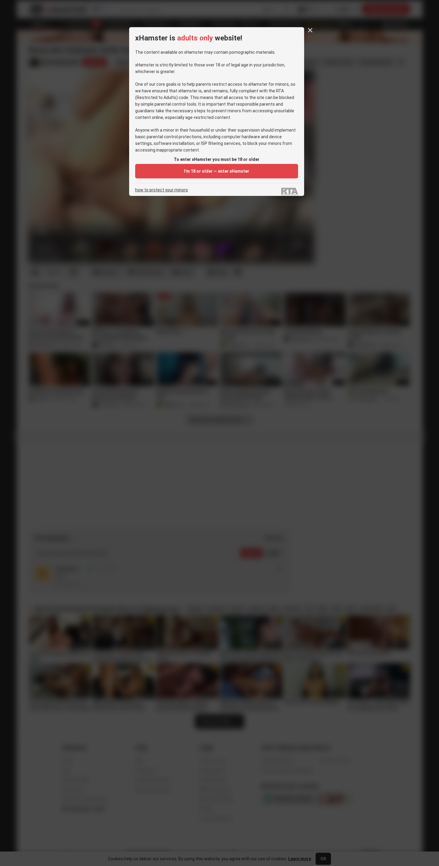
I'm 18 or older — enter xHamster (216, 171)
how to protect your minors (161, 190)
